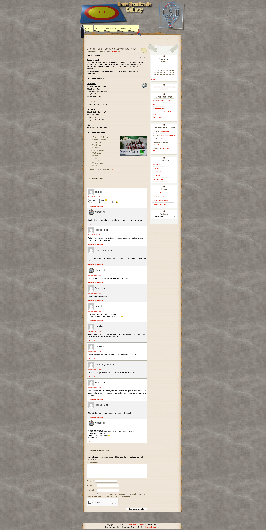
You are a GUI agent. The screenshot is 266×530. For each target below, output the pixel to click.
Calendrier (110, 28)
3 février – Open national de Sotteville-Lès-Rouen (111, 48)
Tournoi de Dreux (166, 139)
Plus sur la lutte (158, 179)
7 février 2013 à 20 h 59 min (95, 387)
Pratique (122, 28)
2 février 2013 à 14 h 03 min (95, 196)
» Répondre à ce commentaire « (96, 206)
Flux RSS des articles (160, 197)
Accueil (88, 28)
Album (99, 28)
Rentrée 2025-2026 (159, 108)
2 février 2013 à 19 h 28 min (95, 217)
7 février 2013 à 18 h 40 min (95, 351)
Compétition (114, 51)
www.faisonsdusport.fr (160, 204)
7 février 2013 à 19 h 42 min (95, 369)
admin (111, 169)
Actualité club (157, 164)
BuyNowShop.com (152, 527)
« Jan (153, 79)
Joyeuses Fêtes (166, 131)
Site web (90, 490)
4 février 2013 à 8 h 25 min (94, 293)
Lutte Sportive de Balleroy (133, 525)
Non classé (156, 175)
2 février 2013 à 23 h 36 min (95, 234)
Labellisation (157, 145)
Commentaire (93, 463)
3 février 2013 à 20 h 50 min (95, 255)
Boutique (133, 28)
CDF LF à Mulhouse (159, 118)
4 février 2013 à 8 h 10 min (94, 275)
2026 (154, 104)
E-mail (91, 486)
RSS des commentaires (160, 200)
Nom (90, 481)
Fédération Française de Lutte (162, 193)
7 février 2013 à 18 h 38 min (95, 331)
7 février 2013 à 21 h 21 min (95, 427)
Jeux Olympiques (158, 172)
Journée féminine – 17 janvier (162, 100)
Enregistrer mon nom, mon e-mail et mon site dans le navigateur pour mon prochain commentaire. (116, 495)
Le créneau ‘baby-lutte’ (167, 135)
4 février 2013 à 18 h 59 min (95, 311)
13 (144, 50)
